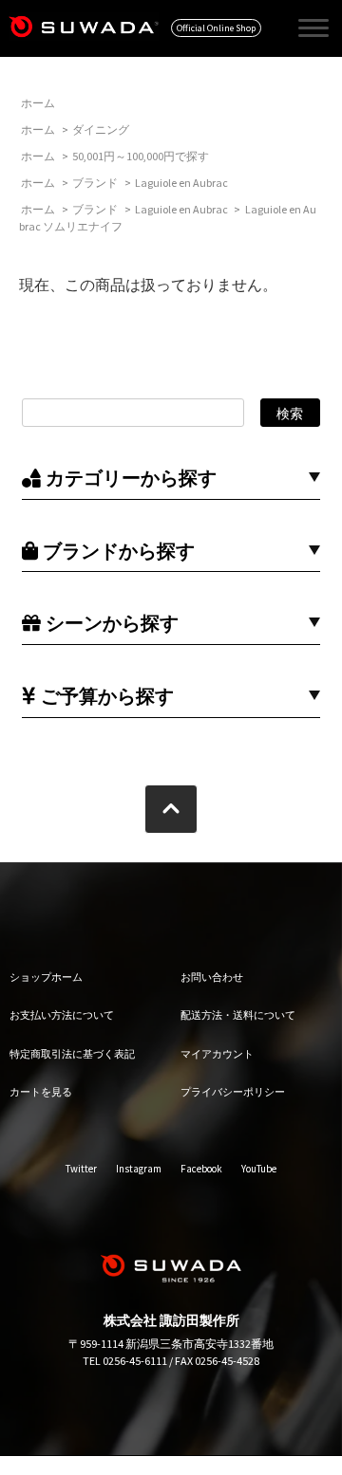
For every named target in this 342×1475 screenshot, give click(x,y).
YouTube (258, 1168)
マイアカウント (217, 1053)
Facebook (201, 1168)
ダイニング (100, 129)
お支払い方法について (62, 1015)
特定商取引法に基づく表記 (72, 1053)
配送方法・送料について (237, 1015)
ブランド (95, 182)
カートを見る (41, 1091)
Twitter (81, 1168)
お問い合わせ (211, 977)
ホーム (38, 103)
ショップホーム (46, 977)
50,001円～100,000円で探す (140, 156)
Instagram (139, 1168)
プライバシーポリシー (232, 1091)
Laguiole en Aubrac (181, 182)
